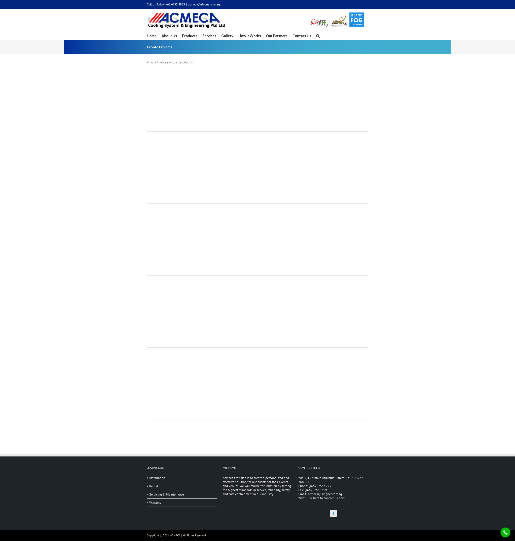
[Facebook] (333, 513)
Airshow (262, 359)
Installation (157, 478)
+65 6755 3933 (175, 4)
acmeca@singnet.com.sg (204, 4)
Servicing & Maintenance (166, 494)
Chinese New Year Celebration (279, 72)
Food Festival (265, 143)
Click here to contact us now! (326, 498)
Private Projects (263, 76)
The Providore (266, 287)
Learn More (266, 91)
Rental (153, 486)
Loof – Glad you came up (274, 216)
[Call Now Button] (506, 533)
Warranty (155, 503)
